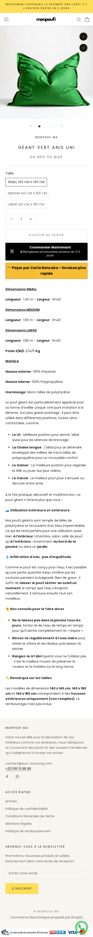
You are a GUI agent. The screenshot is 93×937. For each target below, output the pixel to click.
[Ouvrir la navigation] (6, 19)
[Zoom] (83, 37)
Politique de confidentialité (26, 808)
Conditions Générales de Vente (30, 816)
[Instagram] (17, 776)
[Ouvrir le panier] (87, 19)
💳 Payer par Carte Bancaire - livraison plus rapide (46, 270)
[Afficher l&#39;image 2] (44, 126)
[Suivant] (62, 126)
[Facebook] (7, 776)
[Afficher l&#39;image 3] (49, 126)
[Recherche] (79, 19)
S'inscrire (22, 888)
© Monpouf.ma (46, 911)
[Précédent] (31, 126)
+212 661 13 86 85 (18, 768)
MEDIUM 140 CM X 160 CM (27, 193)
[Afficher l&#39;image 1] (39, 126)
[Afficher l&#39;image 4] (54, 126)
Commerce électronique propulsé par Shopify (46, 917)
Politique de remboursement (28, 831)
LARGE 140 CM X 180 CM (26, 204)
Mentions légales (18, 823)
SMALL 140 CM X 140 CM (26, 182)
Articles (11, 801)
